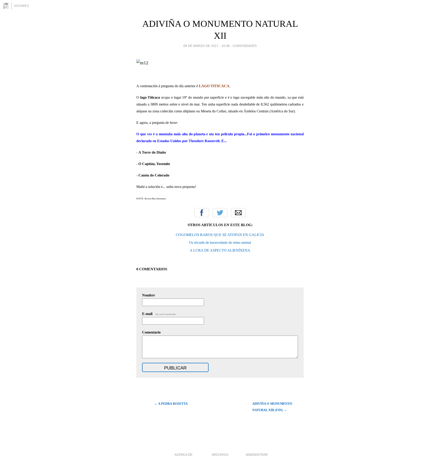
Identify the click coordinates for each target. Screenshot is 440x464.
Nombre (148, 295)
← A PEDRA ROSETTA (171, 403)
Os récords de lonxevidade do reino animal (220, 242)
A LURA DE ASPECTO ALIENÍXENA (220, 250)
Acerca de (183, 454)
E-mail (159, 314)
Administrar (257, 454)
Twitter (220, 212)
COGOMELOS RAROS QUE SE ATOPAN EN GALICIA (220, 235)
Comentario (151, 332)
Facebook (201, 212)
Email (238, 212)
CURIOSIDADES (245, 46)
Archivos (220, 454)
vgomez (21, 6)
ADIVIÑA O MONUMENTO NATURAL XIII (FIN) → (272, 407)
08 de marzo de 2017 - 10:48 (206, 46)
